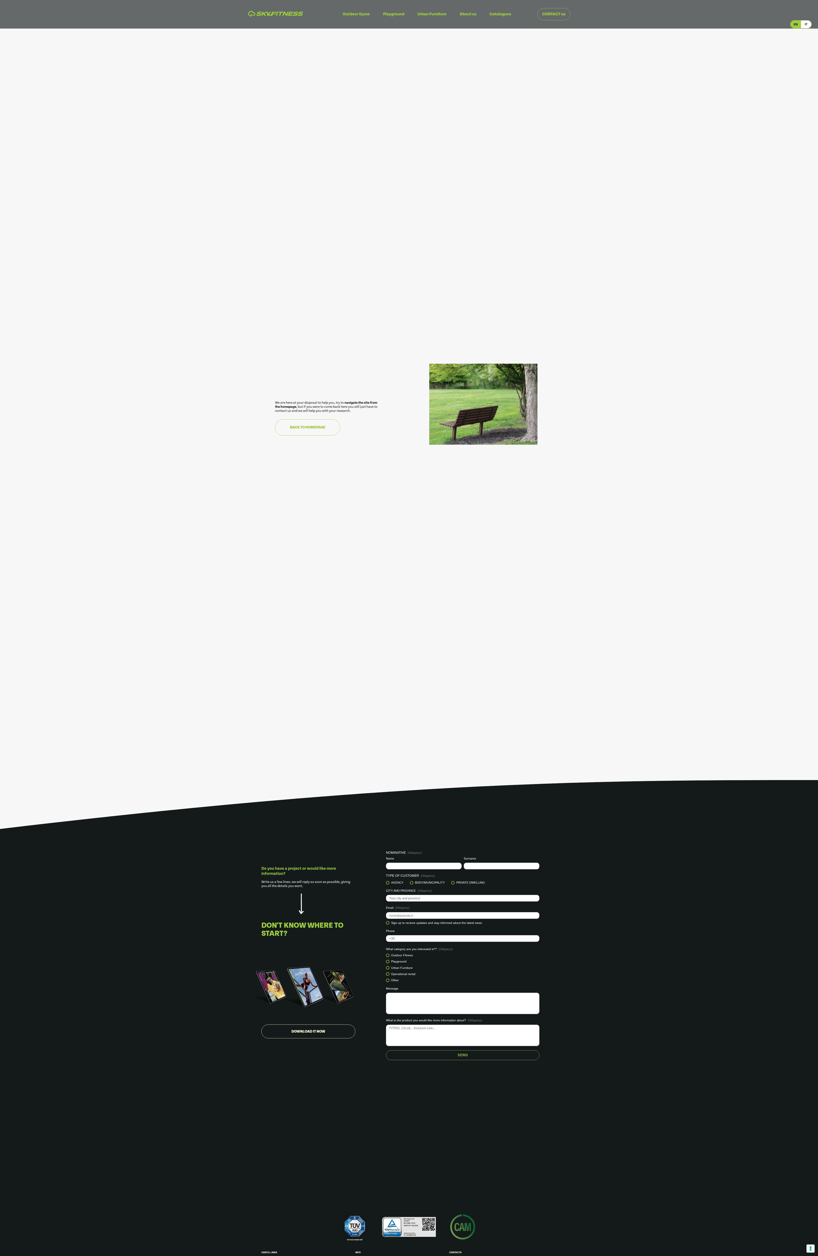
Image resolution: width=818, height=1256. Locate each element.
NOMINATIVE (404, 852)
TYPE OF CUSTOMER (410, 875)
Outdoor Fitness (402, 955)
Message (392, 988)
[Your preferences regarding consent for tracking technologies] (810, 1248)
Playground (398, 961)
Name (390, 858)
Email (397, 907)
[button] (796, 24)
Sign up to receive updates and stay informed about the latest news (436, 923)
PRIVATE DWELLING (470, 882)
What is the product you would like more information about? (434, 1020)
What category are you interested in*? (419, 949)
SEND (463, 1055)
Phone (390, 931)
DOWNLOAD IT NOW (308, 1031)
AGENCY (397, 882)
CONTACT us (554, 14)
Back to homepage (307, 427)
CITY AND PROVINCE (409, 890)
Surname (470, 858)
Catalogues (500, 14)
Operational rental (403, 974)
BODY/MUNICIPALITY (430, 882)
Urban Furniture (402, 967)
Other (395, 980)
